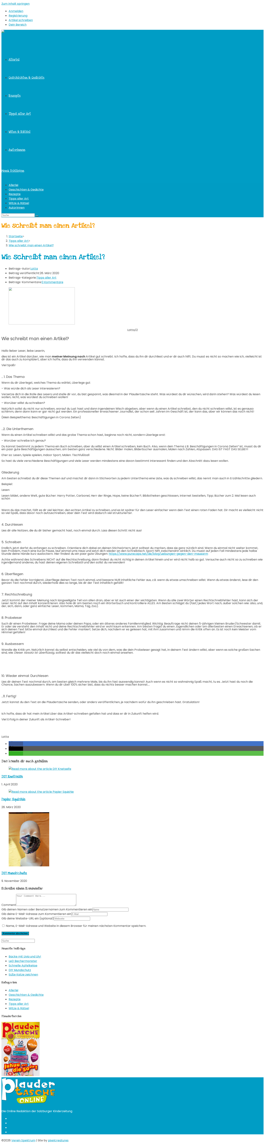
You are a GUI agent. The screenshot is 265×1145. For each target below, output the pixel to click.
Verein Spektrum (23, 1140)
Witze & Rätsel (19, 203)
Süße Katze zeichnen (23, 974)
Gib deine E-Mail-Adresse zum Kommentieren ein (36, 914)
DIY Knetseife (12, 777)
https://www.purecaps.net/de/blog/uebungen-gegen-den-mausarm (158, 554)
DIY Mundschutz (14, 873)
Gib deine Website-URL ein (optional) (27, 918)
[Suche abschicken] (37, 216)
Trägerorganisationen (24, 1123)
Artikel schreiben (21, 20)
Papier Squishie (13, 799)
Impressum (17, 1128)
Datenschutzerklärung (25, 1132)
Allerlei (13, 185)
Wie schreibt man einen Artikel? (31, 245)
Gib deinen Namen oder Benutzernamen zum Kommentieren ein (46, 909)
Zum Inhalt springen (15, 4)
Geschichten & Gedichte (26, 189)
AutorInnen (17, 208)
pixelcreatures (58, 1140)
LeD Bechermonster (23, 961)
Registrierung (18, 16)
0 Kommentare (52, 282)
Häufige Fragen (19, 1118)
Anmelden (16, 11)
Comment (8, 905)
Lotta (34, 269)
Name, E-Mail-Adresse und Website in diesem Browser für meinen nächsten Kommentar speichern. (76, 926)
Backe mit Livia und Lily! (25, 956)
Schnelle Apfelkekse (23, 965)
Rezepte (15, 194)
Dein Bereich (17, 25)
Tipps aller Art (19, 199)
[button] (16, 744)
